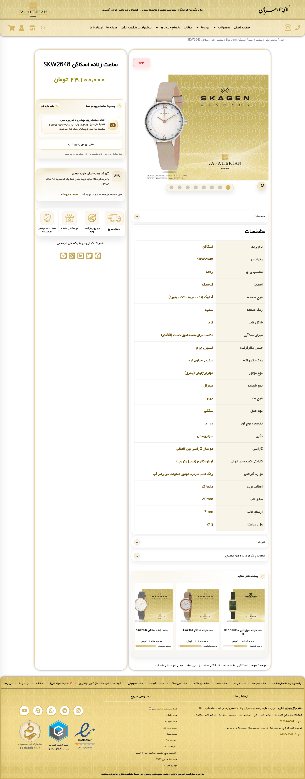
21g (210, 524)
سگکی (208, 411)
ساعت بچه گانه (201, 683)
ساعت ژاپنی (201, 665)
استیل (208, 347)
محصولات (224, 27)
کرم (190, 360)
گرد (210, 322)
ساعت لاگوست (156, 683)
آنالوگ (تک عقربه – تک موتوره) (190, 297)
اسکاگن (208, 246)
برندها (205, 27)
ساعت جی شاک (179, 683)
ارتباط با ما (96, 27)
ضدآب (159, 665)
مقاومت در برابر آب (166, 474)
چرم (199, 347)
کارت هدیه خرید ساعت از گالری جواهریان (100, 683)
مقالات (188, 27)
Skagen (263, 665)
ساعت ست (221, 683)
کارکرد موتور (190, 474)
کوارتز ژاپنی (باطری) (198, 373)
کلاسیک (207, 284)
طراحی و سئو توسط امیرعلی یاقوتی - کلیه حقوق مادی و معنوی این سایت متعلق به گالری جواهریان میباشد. (152, 774)
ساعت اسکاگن (219, 665)
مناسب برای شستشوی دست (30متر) (187, 335)
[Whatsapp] (51, 711)
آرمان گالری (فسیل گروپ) (194, 461)
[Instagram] (78, 711)
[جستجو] (43, 27)
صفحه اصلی (242, 27)
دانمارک (207, 486)
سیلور (199, 360)
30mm (207, 499)
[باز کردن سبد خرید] (11, 28)
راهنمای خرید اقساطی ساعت (286, 683)
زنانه (209, 272)
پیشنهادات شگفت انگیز (136, 27)
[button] (261, 186)
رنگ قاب (206, 474)
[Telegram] (65, 711)
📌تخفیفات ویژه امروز (61, 683)
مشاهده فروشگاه (69, 194)
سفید (209, 310)
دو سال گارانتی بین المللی (194, 449)
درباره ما (111, 27)
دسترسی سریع (141, 696)
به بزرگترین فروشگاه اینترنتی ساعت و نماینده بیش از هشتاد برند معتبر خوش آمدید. (152, 9)
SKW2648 (205, 259)
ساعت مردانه (259, 683)
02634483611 (288, 721)
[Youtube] (24, 711)
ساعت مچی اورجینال (178, 665)
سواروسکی (205, 436)
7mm (208, 512)
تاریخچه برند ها (170, 27)
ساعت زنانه (239, 683)
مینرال (208, 385)
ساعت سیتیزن (135, 683)
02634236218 (288, 734)
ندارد (209, 423)
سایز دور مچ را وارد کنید (81, 144)
